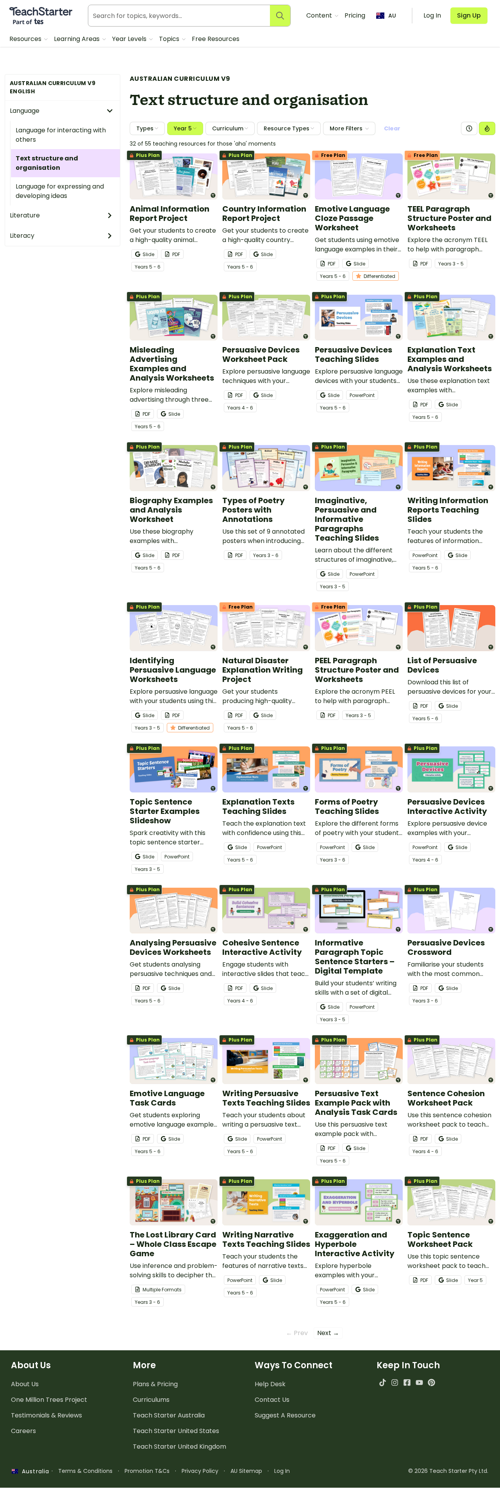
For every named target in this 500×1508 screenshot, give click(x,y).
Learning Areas (77, 38)
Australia (33, 1471)
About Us (25, 1384)
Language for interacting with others (61, 135)
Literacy (22, 235)
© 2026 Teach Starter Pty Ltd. (448, 1471)
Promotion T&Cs (147, 1471)
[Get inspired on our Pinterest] (431, 1382)
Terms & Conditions (85, 1471)
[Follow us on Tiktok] (383, 1382)
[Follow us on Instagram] (395, 1382)
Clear (392, 128)
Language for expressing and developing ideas (60, 191)
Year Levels (130, 38)
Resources (26, 38)
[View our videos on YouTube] (419, 1382)
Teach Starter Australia (169, 1415)
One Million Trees (49, 1399)
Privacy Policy (200, 1471)
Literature (25, 215)
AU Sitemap (246, 1471)
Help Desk (270, 1384)
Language (24, 110)
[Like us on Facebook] (407, 1382)
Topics (170, 38)
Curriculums (151, 1399)
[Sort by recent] (469, 128)
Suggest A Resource (285, 1415)
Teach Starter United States (176, 1430)
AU (392, 16)
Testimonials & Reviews (46, 1415)
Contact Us (272, 1399)
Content (320, 15)
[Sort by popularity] (487, 128)
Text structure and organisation (47, 163)
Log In (282, 1471)
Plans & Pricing (155, 1384)
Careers (23, 1430)
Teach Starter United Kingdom (179, 1446)
